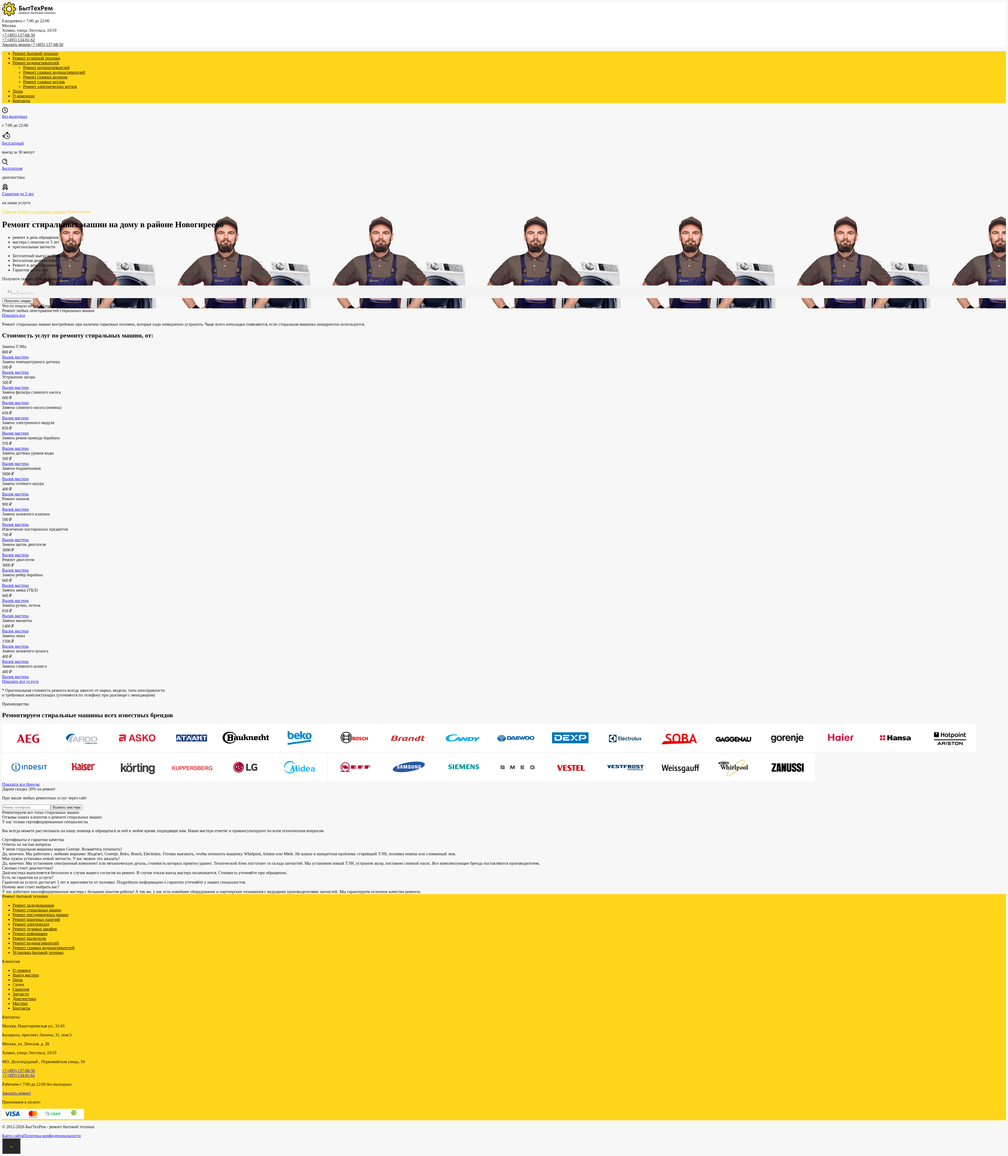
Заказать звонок (16, 44)
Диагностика (24, 998)
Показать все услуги (20, 681)
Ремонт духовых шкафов (35, 929)
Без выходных (14, 116)
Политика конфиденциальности (52, 1135)
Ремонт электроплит (31, 924)
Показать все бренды (21, 784)
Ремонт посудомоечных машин (41, 914)
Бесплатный (13, 143)
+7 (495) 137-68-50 (18, 35)
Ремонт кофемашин (30, 933)
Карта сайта (12, 1135)
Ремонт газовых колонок (45, 77)
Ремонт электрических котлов (50, 86)
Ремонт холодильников (33, 905)
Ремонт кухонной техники (36, 58)
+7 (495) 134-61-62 (18, 40)
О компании (24, 96)
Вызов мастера (15, 357)
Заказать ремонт (16, 1093)
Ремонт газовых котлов (44, 82)
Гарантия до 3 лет (18, 194)
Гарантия (21, 989)
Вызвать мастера (66, 807)
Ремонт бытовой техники (35, 53)
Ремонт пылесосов (29, 938)
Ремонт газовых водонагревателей (54, 72)
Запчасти (21, 994)
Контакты (21, 100)
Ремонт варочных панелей (36, 919)
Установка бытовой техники (38, 952)
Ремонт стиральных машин (37, 910)
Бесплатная (12, 168)
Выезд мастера (26, 975)
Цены (18, 91)
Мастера (20, 1003)
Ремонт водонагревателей (36, 63)
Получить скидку (17, 301)
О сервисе (22, 970)
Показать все (13, 315)
